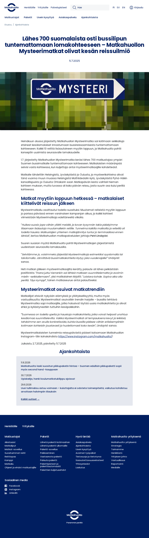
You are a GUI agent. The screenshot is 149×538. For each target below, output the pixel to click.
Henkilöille (29, 7)
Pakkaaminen (47, 452)
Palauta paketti (48, 460)
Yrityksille (43, 7)
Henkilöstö (116, 452)
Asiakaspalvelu (68, 17)
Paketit (28, 17)
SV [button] (118, 7)
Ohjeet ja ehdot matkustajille (20, 467)
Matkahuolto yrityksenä (123, 442)
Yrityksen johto (119, 456)
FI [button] (114, 7)
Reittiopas (10, 456)
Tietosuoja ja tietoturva (88, 456)
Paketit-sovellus (49, 449)
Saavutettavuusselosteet (90, 460)
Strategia (116, 445)
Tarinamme (117, 449)
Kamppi (9, 460)
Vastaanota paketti (51, 456)
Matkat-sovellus (13, 449)
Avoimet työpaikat (86, 452)
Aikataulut (10, 442)
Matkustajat (12, 17)
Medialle (115, 467)
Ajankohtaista (89, 17)
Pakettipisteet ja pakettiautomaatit (50, 465)
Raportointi (117, 463)
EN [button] (123, 7)
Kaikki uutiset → (30, 399)
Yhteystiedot (83, 463)
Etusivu (8, 24)
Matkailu (9, 463)
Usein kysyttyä (45, 17)
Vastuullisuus (118, 460)
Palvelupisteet (59, 7)
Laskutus (80, 467)
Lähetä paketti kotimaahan (55, 442)
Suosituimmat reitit (15, 452)
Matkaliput (10, 445)
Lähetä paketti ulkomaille (53, 445)
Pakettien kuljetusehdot (53, 469)
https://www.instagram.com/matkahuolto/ (85, 336)
